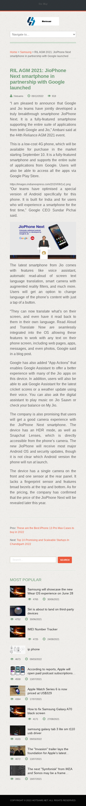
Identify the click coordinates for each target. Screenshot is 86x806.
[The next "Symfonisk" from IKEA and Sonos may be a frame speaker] (17, 770)
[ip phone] (17, 650)
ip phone (34, 649)
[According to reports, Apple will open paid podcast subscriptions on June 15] (17, 671)
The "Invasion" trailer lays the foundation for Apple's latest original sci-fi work (48, 753)
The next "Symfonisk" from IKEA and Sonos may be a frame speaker (50, 773)
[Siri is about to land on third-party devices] (17, 611)
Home (13, 52)
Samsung (26, 52)
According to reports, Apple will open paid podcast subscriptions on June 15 (50, 673)
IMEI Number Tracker (43, 629)
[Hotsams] (43, 21)
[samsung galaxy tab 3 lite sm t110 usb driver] (17, 730)
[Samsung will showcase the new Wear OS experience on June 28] (17, 592)
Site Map (43, 3)
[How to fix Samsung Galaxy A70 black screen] (17, 711)
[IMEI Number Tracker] (17, 631)
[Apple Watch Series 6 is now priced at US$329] (17, 691)
